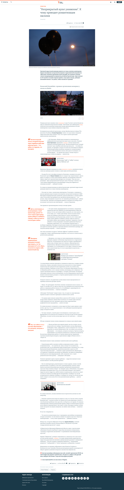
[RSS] (81, 478)
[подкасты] (115, 2)
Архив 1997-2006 (26, 482)
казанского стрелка (67, 169)
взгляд (81, 124)
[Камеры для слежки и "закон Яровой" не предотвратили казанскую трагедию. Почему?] (54, 256)
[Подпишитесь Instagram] (78, 478)
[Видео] (111, 2)
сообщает (56, 438)
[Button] (70, 23)
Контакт (24, 485)
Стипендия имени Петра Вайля (29, 480)
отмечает (65, 142)
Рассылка (44, 482)
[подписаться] (87, 478)
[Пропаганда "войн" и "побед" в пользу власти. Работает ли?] (48, 162)
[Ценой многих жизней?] (48, 386)
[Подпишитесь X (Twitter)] (69, 478)
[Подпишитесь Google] (63, 478)
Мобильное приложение (28, 477)
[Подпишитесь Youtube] (72, 478)
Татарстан (43, 6)
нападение (61, 123)
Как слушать (45, 477)
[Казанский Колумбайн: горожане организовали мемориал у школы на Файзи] (62, 103)
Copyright (44, 485)
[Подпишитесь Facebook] (66, 478)
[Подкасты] (84, 478)
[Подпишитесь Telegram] (75, 478)
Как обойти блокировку (47, 480)
